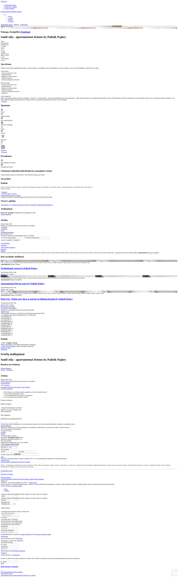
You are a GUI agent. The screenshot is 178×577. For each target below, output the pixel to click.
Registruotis (4, 536)
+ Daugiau (4, 101)
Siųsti (2, 457)
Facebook (27, 462)
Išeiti (5, 489)
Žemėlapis (25, 32)
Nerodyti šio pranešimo (15, 572)
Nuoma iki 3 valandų (10, 7)
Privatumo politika (28, 479)
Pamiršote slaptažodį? (19, 551)
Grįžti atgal (4, 349)
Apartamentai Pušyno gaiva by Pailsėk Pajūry (23, 283)
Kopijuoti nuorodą (12, 462)
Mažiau (8, 383)
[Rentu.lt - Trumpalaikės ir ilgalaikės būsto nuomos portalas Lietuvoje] (4, 1)
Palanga (16, 24)
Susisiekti (4, 245)
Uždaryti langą (5, 460)
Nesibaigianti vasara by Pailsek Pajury (19, 268)
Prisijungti (11, 11)
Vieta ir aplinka (25, 387)
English (10, 20)
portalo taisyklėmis (26, 534)
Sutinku (6, 491)
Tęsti (7, 311)
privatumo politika (16, 486)
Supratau (3, 432)
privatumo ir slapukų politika (42, 534)
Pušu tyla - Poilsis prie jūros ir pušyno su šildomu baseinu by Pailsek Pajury (37, 299)
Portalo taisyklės (17, 479)
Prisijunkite (19, 538)
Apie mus (3, 479)
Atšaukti (3, 311)
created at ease (32, 482)
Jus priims (18, 387)
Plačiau (3, 274)
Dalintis (3, 251)
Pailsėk (4, 183)
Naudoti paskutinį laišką (12, 444)
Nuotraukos (4, 387)
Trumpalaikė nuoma (10, 5)
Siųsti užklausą (5, 195)
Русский (10, 21)
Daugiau (3, 383)
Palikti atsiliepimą (6, 214)
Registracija (4, 11)
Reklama (41, 479)
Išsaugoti (3, 249)
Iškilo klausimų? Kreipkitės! (9, 566)
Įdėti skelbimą (18, 11)
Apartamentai (24, 24)
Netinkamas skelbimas (7, 232)
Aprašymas (11, 387)
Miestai (36, 479)
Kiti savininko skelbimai (8, 247)
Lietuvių (10, 18)
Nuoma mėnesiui (9, 8)
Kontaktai (10, 479)
